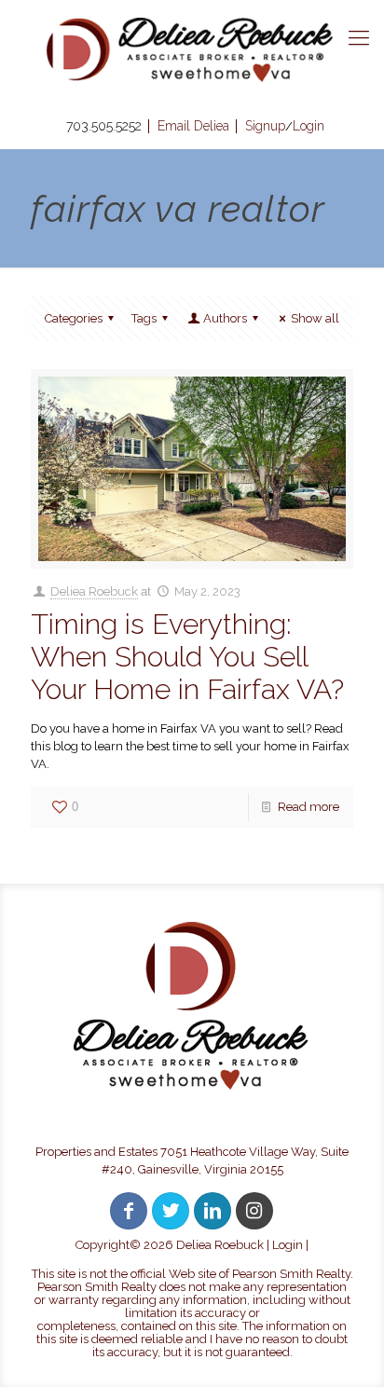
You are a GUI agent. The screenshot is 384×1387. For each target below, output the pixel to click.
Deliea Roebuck (94, 591)
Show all (315, 318)
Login (287, 1245)
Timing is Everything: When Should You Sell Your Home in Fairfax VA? (187, 657)
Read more (308, 807)
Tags (144, 318)
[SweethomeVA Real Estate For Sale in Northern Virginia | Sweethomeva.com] (192, 49)
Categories (74, 318)
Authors (225, 318)
